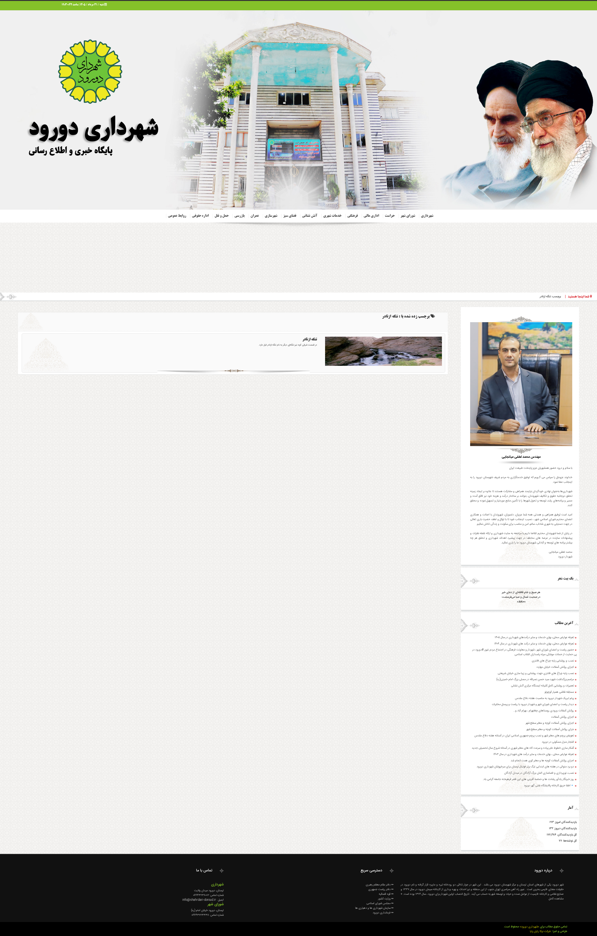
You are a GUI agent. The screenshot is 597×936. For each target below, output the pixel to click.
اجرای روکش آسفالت (562, 717)
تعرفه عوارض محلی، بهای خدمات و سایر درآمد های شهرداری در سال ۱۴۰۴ (534, 643)
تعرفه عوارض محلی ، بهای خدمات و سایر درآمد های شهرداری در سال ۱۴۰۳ (533, 754)
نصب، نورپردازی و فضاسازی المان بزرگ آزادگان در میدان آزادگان (539, 773)
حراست (390, 216)
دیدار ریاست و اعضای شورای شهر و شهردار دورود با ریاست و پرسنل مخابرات (533, 704)
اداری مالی (371, 216)
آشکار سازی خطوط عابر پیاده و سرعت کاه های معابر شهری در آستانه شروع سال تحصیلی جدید (523, 748)
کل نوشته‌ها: (569, 840)
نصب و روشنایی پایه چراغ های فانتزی (553, 660)
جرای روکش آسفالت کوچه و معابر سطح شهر (550, 729)
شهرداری (427, 216)
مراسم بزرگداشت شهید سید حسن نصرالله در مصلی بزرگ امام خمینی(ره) (535, 679)
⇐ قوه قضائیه (386, 894)
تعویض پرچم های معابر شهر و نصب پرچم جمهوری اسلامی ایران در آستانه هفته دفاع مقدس (524, 735)
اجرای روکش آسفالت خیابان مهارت (555, 667)
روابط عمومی (177, 216)
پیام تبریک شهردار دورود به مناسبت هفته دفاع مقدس (544, 698)
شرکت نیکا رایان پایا (540, 931)
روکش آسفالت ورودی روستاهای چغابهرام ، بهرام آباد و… (543, 710)
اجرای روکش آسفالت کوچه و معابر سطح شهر (550, 723)
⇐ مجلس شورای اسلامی (380, 903)
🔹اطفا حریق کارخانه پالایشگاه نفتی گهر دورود (549, 785)
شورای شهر (407, 216)
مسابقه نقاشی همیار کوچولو (559, 692)
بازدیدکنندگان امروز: (565, 822)
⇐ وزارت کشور (386, 898)
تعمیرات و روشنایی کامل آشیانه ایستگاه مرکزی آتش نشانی (542, 685)
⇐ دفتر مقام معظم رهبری (380, 884)
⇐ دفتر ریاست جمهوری (381, 889)
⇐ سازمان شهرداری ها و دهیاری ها (374, 908)
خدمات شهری (332, 216)
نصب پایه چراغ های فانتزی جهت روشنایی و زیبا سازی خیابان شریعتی (536, 673)
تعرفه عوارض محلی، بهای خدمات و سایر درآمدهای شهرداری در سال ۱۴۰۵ (534, 637)
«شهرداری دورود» (529, 926)
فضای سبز (289, 216)
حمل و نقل (222, 216)
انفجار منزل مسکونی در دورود (558, 742)
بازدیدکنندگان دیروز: (565, 828)
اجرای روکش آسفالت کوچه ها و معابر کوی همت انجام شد (542, 760)
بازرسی (239, 216)
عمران (254, 216)
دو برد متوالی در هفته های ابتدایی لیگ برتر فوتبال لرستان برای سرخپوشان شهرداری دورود (525, 766)
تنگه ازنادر (309, 340)
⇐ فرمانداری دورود (383, 912)
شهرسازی (271, 216)
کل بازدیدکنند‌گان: (566, 834)
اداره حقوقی (200, 216)
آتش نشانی (309, 216)
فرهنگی (352, 216)
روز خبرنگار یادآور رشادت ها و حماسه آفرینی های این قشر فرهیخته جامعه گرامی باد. (528, 779)
